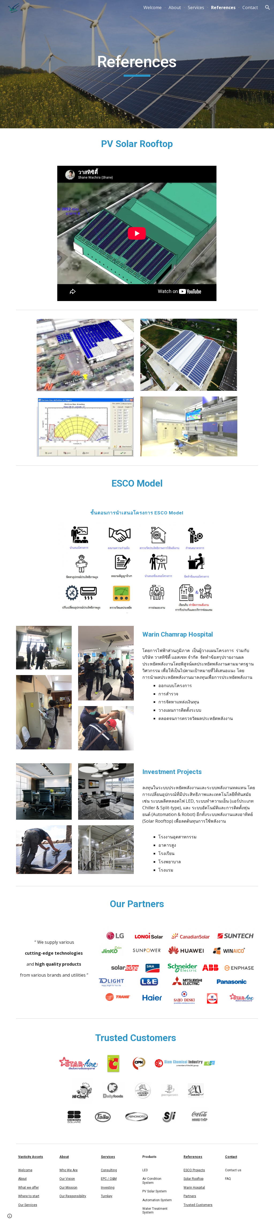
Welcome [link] (152, 7)
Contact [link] (250, 7)
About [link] (175, 7)
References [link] (223, 7)
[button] (267, 7)
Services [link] (196, 7)
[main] (136, 64)
